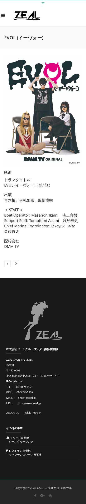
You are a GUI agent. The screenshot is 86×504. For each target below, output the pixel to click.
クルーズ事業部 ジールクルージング (19, 439)
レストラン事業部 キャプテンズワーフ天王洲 (24, 452)
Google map (15, 381)
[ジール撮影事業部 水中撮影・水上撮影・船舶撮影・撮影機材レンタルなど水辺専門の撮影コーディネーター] (27, 15)
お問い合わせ (32, 413)
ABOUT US (12, 413)
